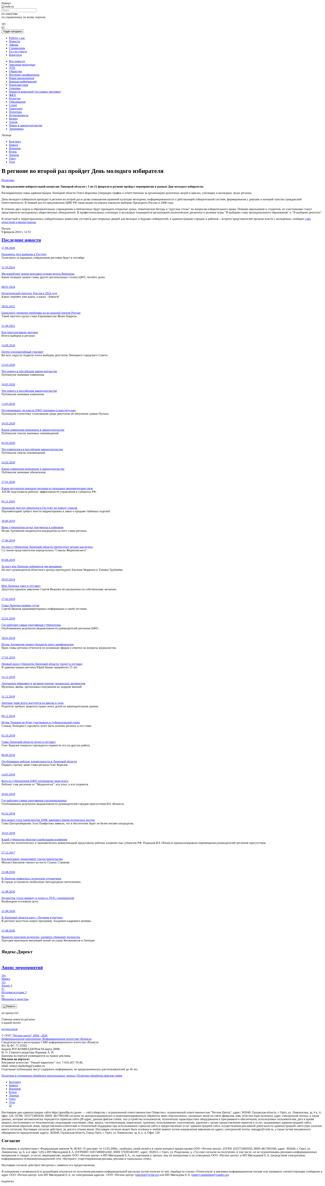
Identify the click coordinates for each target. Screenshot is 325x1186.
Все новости (17, 61)
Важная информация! (23, 81)
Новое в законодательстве (25, 125)
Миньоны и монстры (15, 997)
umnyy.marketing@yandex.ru (210, 1174)
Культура (15, 98)
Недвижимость (18, 115)
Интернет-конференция (24, 74)
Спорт (13, 105)
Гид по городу (18, 51)
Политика (15, 111)
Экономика (16, 128)
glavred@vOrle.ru (147, 1174)
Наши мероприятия (21, 78)
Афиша (13, 44)
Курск (13, 151)
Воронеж (15, 148)
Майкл (6, 977)
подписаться (9, 1029)
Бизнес (13, 118)
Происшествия (18, 84)
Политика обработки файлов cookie (99, 1075)
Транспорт (16, 108)
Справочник (17, 48)
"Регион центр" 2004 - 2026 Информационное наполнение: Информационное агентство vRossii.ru (47, 1037)
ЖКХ (12, 95)
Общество (15, 71)
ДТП (12, 68)
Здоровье (15, 88)
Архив (13, 122)
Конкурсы (15, 54)
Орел (12, 158)
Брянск (13, 144)
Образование (17, 101)
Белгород (15, 141)
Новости (14, 41)
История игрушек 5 (14, 990)
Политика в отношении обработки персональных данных (39, 1075)
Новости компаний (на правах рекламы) (35, 91)
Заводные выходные (22, 64)
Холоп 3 (7, 984)
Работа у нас (17, 38)
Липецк (14, 155)
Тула (12, 161)
